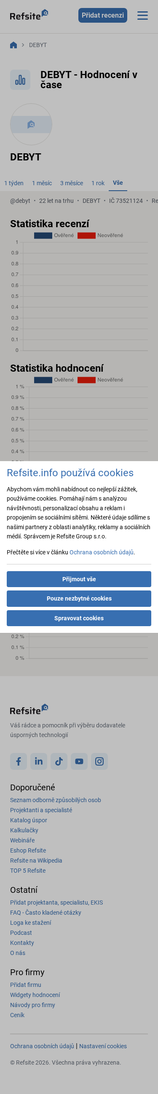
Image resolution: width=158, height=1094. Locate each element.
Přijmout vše (79, 579)
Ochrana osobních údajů (102, 552)
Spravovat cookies (79, 618)
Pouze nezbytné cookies (79, 598)
